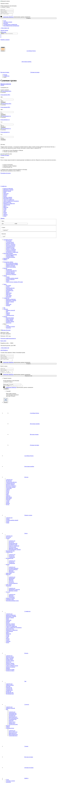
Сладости (5, 309)
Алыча (5, 213)
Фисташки (8, 296)
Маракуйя (5, 207)
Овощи (5, 275)
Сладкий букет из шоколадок (10, 24)
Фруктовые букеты (10, 245)
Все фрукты (9, 269)
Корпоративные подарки (12, 264)
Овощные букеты (10, 247)
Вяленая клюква (10, 317)
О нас (4, 20)
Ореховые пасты (10, 315)
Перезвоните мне (28, 375)
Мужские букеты (10, 243)
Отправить (28, 18)
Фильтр (2, 85)
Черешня (5, 214)
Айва (4, 211)
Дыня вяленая (6, 204)
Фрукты (5, 268)
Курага (5, 196)
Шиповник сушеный (8, 189)
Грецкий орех (9, 289)
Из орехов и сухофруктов (12, 252)
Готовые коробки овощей (12, 278)
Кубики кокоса (9, 320)
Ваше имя (5, 384)
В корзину (3, 102)
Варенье (8, 312)
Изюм (4, 192)
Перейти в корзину (5, 39)
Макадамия (8, 293)
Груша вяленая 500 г (5, 107)
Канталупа (8, 322)
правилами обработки (8, 16)
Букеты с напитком (10, 244)
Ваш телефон (6, 385)
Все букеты (8, 240)
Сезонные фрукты (10, 272)
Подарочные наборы (8, 262)
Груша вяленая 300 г (5, 94)
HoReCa (5, 259)
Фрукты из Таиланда (11, 274)
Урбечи (8, 314)
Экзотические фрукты (11, 270)
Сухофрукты (6, 75)
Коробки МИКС (10, 255)
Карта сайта (3, 340)
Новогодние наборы (11, 267)
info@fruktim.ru (4, 350)
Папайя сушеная (10, 321)
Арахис (8, 286)
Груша (4, 209)
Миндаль (8, 294)
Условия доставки (5, 155)
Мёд (7, 311)
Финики (5, 194)
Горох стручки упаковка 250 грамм (14, 281)
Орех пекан (9, 295)
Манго (4, 206)
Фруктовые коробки (8, 253)
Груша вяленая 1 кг (5, 119)
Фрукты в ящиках (10, 273)
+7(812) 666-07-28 (5, 28)
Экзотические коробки (11, 254)
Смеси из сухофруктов (8, 199)
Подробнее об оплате (6, 173)
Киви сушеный (9, 319)
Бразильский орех (10, 288)
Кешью (7, 291)
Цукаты (5, 316)
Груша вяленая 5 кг (5, 132)
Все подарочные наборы (12, 263)
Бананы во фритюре (8, 188)
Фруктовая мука (7, 202)
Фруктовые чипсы (7, 198)
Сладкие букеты (10, 242)
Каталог (5, 74)
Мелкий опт (6, 258)
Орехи (4, 284)
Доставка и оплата (7, 22)
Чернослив (5, 193)
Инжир (5, 212)
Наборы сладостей (10, 310)
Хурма (4, 208)
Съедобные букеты (7, 239)
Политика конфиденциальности (8, 338)
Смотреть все (9, 479)
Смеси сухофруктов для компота (11, 201)
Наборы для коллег (10, 265)
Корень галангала (10, 279)
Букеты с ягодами (10, 248)
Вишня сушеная (7, 191)
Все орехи (8, 285)
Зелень (7, 280)
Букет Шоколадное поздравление (11, 25)
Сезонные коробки (10, 257)
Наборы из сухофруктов (9, 203)
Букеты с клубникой (11, 249)
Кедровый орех (9, 290)
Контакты (5, 23)
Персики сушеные (7, 197)
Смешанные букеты (11, 250)
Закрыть (2, 218)
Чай (4, 307)
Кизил (4, 216)
